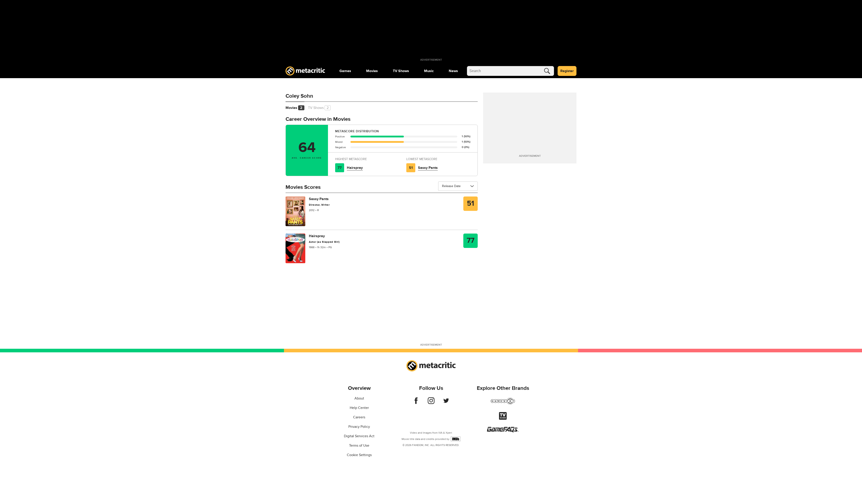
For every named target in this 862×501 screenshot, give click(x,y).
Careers (359, 417)
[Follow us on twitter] (446, 403)
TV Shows (401, 71)
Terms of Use (359, 445)
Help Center (359, 408)
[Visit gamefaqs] (503, 431)
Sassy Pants (428, 168)
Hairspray (355, 168)
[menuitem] (345, 71)
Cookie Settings (359, 455)
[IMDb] (455, 439)
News (453, 71)
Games (345, 71)
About (359, 398)
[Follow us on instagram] (431, 403)
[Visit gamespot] (503, 404)
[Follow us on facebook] (416, 403)
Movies (372, 71)
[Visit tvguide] (503, 418)
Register (567, 71)
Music (429, 71)
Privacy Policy (359, 426)
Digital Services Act (359, 436)
